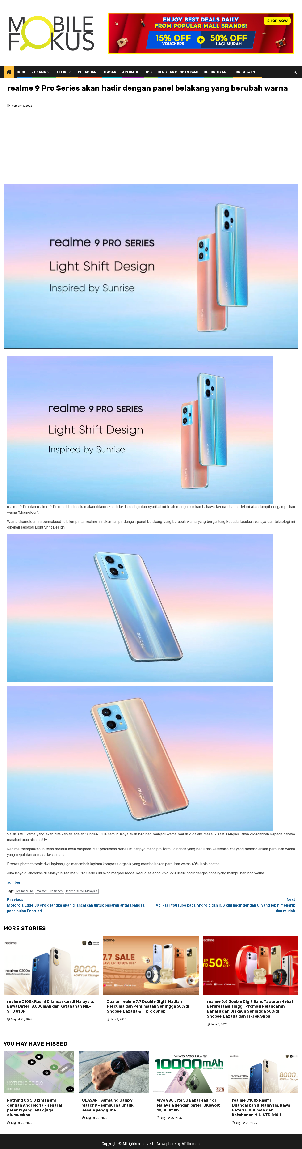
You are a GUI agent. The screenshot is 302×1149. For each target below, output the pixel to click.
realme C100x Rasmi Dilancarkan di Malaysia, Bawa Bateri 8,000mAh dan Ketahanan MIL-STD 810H (50, 1006)
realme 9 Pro (24, 891)
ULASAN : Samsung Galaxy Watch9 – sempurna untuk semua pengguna (108, 1105)
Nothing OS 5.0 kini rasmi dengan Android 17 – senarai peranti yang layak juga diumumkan (34, 1107)
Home (21, 72)
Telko (61, 72)
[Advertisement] (151, 147)
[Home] (9, 72)
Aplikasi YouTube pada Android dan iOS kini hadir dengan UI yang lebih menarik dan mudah (225, 905)
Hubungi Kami (215, 72)
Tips (148, 72)
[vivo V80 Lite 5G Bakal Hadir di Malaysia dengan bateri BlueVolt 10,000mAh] (188, 1072)
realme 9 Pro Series (50, 891)
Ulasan (109, 72)
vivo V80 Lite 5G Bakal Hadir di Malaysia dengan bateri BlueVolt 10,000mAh (188, 1105)
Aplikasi (130, 72)
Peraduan (87, 72)
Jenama (39, 72)
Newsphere (166, 1143)
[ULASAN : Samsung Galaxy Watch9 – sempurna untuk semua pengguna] (114, 1072)
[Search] (295, 72)
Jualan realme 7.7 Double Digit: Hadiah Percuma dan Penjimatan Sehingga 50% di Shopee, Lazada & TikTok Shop (148, 1006)
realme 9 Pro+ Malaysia (81, 891)
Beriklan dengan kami (178, 72)
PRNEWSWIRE (244, 72)
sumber (14, 882)
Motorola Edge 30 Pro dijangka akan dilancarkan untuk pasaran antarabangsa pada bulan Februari (76, 905)
